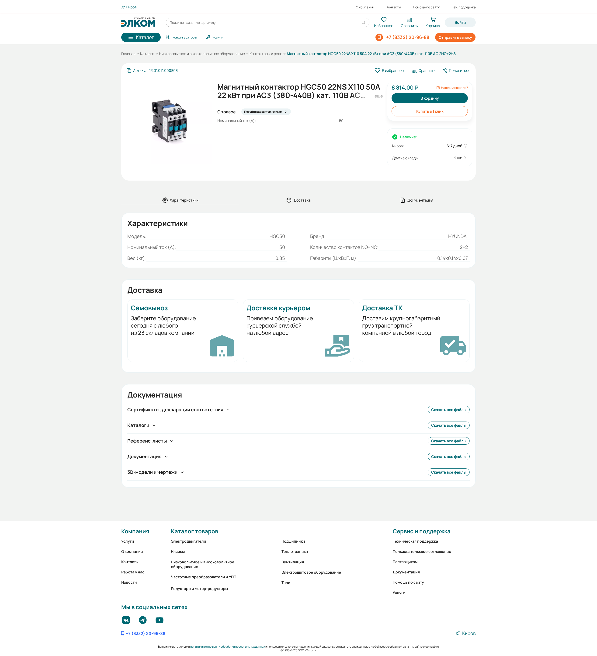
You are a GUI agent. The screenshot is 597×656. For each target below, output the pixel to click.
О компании (365, 7)
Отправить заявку (455, 37)
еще (378, 96)
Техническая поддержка (415, 541)
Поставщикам (405, 561)
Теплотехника (294, 551)
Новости (129, 582)
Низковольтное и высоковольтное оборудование (202, 54)
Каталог (147, 54)
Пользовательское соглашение (422, 551)
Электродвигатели (188, 541)
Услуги (127, 541)
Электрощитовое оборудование (311, 572)
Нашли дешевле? (454, 88)
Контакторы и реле (266, 54)
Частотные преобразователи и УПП (203, 577)
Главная (128, 54)
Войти (460, 22)
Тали (285, 582)
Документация (406, 572)
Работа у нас (132, 572)
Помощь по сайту (426, 7)
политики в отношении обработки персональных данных (227, 647)
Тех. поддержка (464, 7)
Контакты (393, 7)
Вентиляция (292, 562)
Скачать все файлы (448, 409)
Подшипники (293, 541)
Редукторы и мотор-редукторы (199, 588)
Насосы (178, 551)
